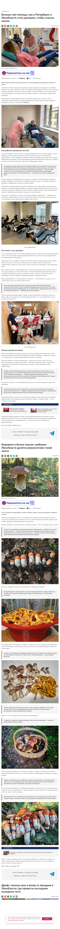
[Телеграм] (34, 79)
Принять (47, 918)
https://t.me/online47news (29, 435)
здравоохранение (5, 11)
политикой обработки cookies (15, 920)
